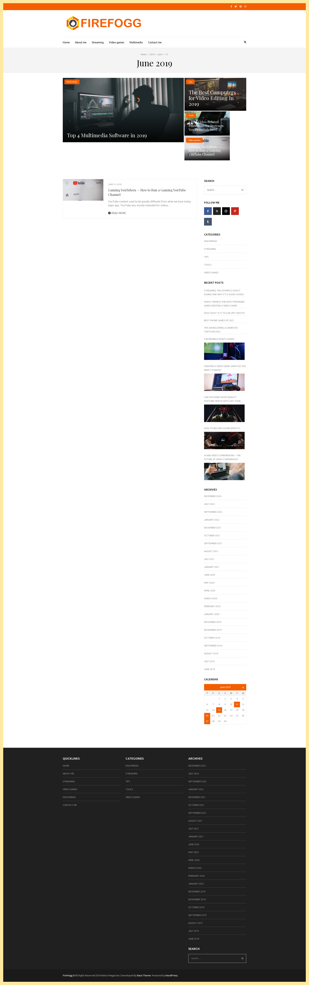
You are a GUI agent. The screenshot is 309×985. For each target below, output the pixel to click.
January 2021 (211, 567)
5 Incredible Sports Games (219, 339)
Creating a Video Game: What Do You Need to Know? (225, 368)
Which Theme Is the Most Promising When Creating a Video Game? (224, 304)
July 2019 (209, 661)
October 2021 (212, 535)
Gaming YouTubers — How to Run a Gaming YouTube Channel (205, 150)
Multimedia (136, 42)
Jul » (243, 687)
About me (80, 42)
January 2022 (211, 520)
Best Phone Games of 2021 (219, 320)
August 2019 (211, 653)
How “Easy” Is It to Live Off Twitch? (224, 313)
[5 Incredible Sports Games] (224, 351)
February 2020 (212, 606)
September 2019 (213, 645)
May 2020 (209, 582)
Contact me (155, 42)
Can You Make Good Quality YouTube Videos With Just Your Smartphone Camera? (222, 399)
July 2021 (209, 559)
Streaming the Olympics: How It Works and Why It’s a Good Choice (224, 292)
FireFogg (68, 975)
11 (237, 704)
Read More (118, 213)
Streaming (98, 42)
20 (207, 715)
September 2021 (213, 543)
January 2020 (211, 614)
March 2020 (210, 598)
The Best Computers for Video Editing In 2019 (212, 98)
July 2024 (209, 504)
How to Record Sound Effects (222, 428)
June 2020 (209, 575)
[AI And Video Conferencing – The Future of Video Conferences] (224, 471)
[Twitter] (236, 6)
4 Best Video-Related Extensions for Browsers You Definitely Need (206, 126)
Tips (190, 82)
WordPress (171, 975)
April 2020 (209, 590)
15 (219, 710)
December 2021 (212, 527)
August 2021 (211, 551)
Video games (116, 42)
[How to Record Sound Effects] (224, 440)
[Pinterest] (240, 6)
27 (207, 721)
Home (66, 42)
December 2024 (212, 496)
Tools (190, 115)
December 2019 (212, 622)
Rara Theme (144, 975)
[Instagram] (245, 6)
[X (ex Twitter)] (217, 211)
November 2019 (213, 630)
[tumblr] (208, 222)
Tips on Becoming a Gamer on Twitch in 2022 (221, 330)
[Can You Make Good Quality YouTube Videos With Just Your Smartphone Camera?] (224, 413)
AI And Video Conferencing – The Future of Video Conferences (222, 457)
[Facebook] (231, 6)
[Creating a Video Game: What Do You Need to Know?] (224, 382)
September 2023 (213, 512)
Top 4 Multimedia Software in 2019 (107, 135)
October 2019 (212, 637)
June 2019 (209, 669)
